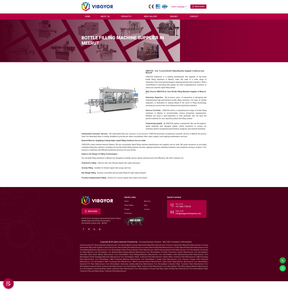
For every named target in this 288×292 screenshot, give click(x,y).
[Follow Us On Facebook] (84, 229)
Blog (145, 205)
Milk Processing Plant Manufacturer (118, 261)
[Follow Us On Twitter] (89, 229)
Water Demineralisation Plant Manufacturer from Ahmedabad (177, 250)
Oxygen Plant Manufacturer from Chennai (172, 259)
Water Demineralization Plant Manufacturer (137, 250)
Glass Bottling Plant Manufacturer (192, 247)
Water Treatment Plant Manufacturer (149, 257)
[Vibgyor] (97, 7)
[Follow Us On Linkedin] (94, 229)
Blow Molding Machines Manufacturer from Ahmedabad (151, 254)
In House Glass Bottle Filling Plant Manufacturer (148, 245)
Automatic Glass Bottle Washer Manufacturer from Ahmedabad (104, 254)
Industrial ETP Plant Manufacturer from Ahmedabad (99, 264)
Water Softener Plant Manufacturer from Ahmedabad (156, 266)
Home (87, 16)
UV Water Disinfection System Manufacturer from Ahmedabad (184, 252)
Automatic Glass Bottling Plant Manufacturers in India (129, 247)
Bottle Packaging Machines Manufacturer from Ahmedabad (112, 257)
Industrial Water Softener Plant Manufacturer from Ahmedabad (113, 266)
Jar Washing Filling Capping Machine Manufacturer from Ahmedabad (134, 252)
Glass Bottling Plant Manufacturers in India (164, 247)
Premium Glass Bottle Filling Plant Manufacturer (183, 245)
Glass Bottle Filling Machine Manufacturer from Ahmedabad (185, 261)
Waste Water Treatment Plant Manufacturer (179, 257)
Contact (194, 16)
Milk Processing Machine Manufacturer (147, 261)
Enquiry (174, 16)
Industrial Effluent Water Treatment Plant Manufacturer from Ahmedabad (121, 269)
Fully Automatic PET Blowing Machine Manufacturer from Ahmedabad (105, 245)
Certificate (128, 213)
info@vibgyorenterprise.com (188, 213)
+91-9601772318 (183, 206)
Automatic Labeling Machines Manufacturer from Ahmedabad (144, 264)
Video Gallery (150, 16)
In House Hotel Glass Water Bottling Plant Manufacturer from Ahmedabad (175, 269)
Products (126, 16)
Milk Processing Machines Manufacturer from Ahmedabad (132, 259)
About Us (105, 16)
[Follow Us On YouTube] (100, 229)
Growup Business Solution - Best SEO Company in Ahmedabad (165, 242)
